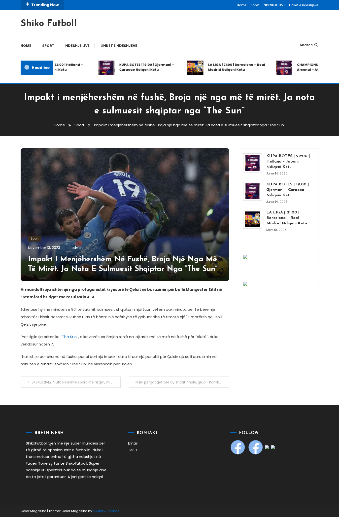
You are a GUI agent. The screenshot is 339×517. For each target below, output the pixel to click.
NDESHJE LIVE (274, 5)
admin (77, 247)
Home (241, 5)
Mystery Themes (106, 511)
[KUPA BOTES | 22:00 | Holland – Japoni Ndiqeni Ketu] (252, 162)
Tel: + (133, 449)
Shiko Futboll (49, 23)
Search (306, 44)
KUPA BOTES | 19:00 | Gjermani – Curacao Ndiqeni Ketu (140, 67)
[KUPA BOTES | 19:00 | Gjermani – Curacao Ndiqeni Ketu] (252, 191)
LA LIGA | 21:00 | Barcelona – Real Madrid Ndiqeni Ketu (230, 67)
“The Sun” (69, 336)
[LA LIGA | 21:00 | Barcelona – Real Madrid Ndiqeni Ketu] (252, 219)
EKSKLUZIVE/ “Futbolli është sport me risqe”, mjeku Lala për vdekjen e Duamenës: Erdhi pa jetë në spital (76, 382)
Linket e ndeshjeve (303, 5)
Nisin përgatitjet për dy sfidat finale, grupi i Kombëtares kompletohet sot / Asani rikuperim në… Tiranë (182, 382)
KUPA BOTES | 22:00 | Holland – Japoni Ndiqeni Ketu (50, 67)
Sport (255, 5)
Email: (133, 443)
